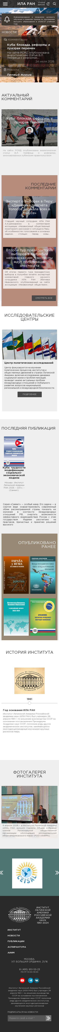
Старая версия (41, 4)
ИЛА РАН (26, 4)
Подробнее (29, 394)
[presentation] (56, 871)
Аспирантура (17, 947)
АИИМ (11, 953)
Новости (14, 936)
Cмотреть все (43, 298)
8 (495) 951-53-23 (29, 969)
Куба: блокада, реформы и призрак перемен (28, 47)
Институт (14, 930)
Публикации (16, 941)
